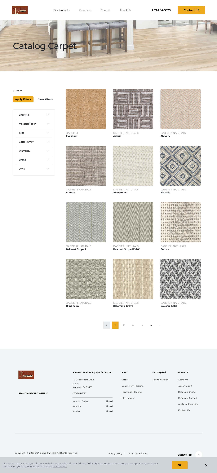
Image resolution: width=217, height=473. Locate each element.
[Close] (23, 92)
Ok (180, 465)
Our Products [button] (62, 10)
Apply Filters (23, 99)
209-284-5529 (161, 10)
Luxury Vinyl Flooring (132, 386)
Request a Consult (187, 398)
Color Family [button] (26, 141)
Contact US (191, 10)
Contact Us (184, 410)
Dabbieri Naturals (126, 133)
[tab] (34, 115)
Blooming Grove (123, 306)
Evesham (72, 136)
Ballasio (165, 192)
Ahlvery (165, 136)
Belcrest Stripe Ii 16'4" (126, 249)
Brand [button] (22, 159)
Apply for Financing (188, 404)
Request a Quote (186, 392)
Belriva (164, 249)
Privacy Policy (115, 453)
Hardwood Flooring (131, 392)
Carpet (124, 379)
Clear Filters (45, 99)
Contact (105, 10)
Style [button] (22, 168)
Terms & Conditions (138, 453)
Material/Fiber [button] (27, 123)
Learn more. (60, 466)
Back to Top (185, 454)
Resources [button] (85, 10)
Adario (117, 136)
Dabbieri (72, 133)
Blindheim (72, 306)
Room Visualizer (160, 379)
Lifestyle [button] (24, 114)
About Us (125, 10)
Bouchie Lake (168, 306)
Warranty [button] (24, 150)
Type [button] (22, 132)
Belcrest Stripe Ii (76, 249)
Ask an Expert (185, 386)
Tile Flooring (127, 398)
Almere (70, 192)
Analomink (120, 192)
